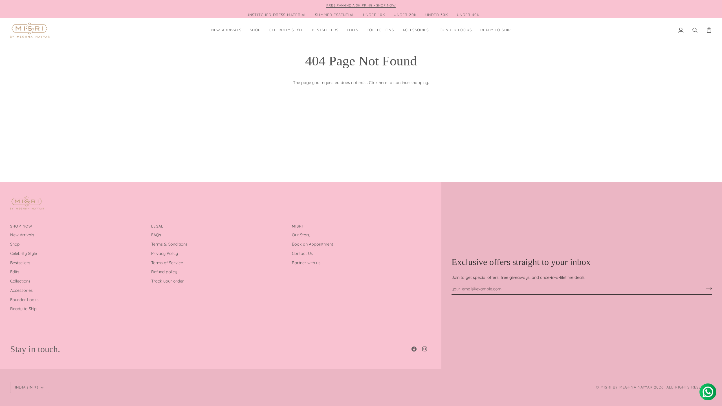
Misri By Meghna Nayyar (626, 387)
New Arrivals (22, 234)
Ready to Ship (23, 308)
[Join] (707, 288)
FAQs (156, 234)
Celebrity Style (23, 253)
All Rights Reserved (689, 387)
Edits (14, 271)
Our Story (301, 234)
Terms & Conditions (169, 244)
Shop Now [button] (21, 226)
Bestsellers (20, 262)
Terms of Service (167, 262)
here (383, 82)
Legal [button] (157, 226)
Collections (20, 281)
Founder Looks (24, 299)
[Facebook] (414, 349)
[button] (255, 30)
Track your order (167, 281)
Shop (15, 244)
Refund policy (164, 271)
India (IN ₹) (26, 387)
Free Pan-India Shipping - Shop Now (361, 5)
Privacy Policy (164, 253)
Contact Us (302, 253)
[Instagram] (424, 349)
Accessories (21, 290)
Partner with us (306, 262)
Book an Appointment (312, 244)
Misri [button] (297, 226)
